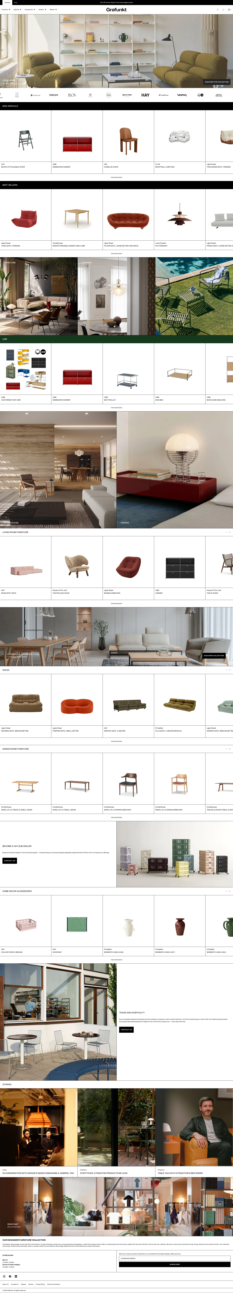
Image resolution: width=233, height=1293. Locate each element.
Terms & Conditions (53, 1284)
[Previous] (227, 106)
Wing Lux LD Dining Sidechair (117, 810)
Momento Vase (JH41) (216, 952)
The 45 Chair (212, 593)
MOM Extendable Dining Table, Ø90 (69, 246)
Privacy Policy (40, 1284)
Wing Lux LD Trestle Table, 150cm (16, 810)
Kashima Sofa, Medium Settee (14, 731)
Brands (52, 9)
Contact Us (126, 1029)
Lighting (16, 9)
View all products (116, 177)
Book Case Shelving (216, 400)
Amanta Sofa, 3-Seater (114, 731)
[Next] (229, 106)
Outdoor (41, 9)
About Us (5, 1284)
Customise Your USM (11, 400)
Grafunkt (10, 1290)
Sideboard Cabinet (62, 167)
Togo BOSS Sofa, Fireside (219, 167)
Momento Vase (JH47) (165, 952)
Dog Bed (159, 400)
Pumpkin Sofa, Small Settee (66, 731)
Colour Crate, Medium (11, 952)
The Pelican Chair (61, 593)
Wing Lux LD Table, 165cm (64, 810)
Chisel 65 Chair (111, 167)
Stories (30, 1284)
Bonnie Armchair (112, 593)
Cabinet (159, 593)
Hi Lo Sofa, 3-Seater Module (168, 731)
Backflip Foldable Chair (13, 167)
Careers (23, 1284)
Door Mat (57, 952)
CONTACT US (9, 860)
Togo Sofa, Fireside (10, 246)
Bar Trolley (110, 400)
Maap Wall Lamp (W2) (165, 167)
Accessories (29, 9)
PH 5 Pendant (161, 246)
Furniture (5, 9)
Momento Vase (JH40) (114, 952)
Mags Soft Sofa (8, 593)
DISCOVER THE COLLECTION (217, 82)
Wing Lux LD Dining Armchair (168, 810)
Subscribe (175, 1264)
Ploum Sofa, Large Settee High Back (121, 246)
